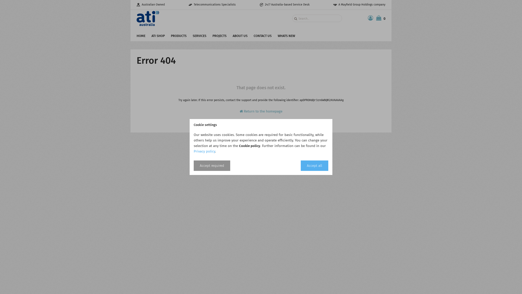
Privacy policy (204, 151)
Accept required (212, 166)
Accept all (314, 166)
